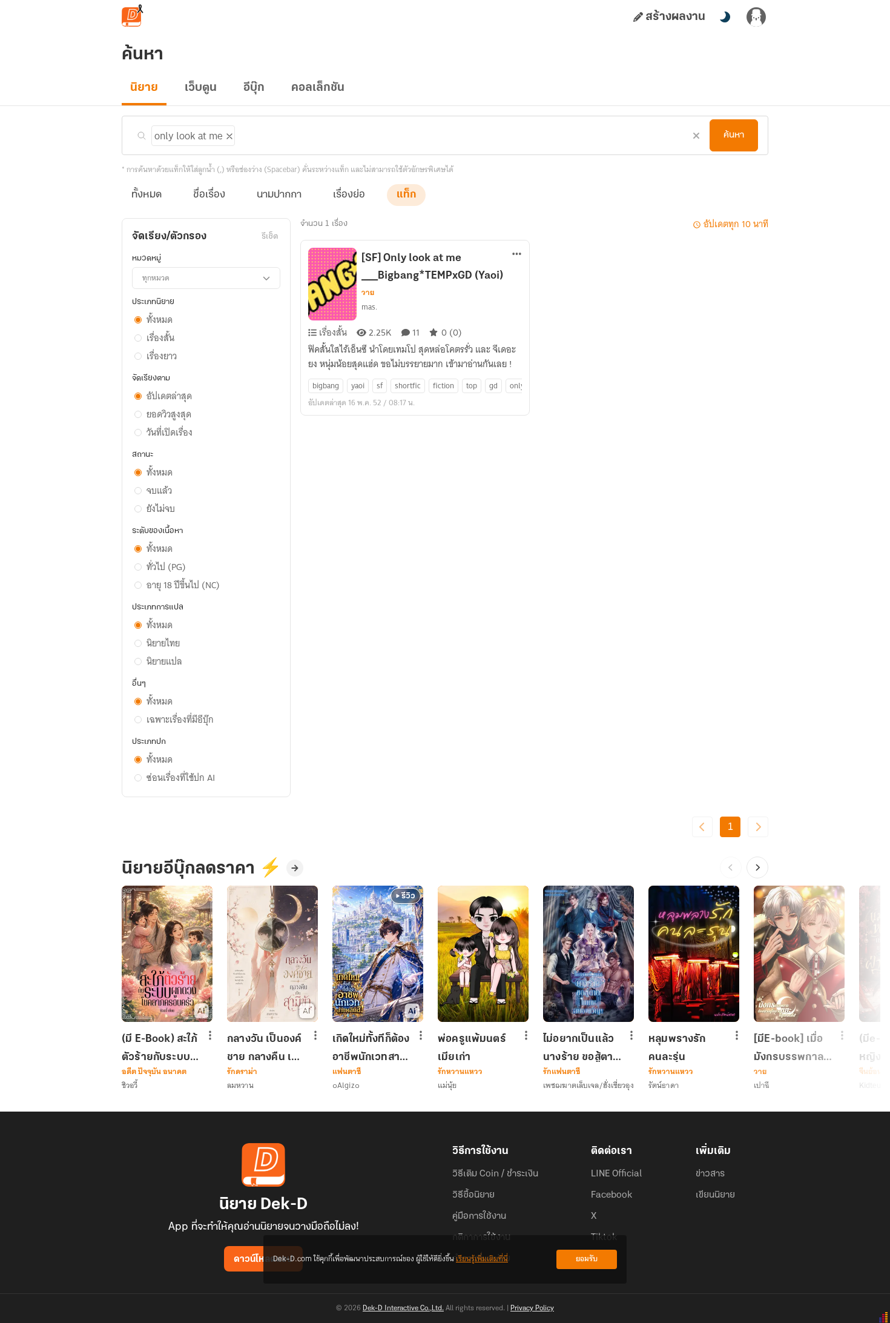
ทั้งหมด (146, 195)
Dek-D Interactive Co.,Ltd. (403, 1308)
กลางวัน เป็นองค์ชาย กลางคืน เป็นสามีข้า (266, 1048)
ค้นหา (734, 135)
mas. (369, 307)
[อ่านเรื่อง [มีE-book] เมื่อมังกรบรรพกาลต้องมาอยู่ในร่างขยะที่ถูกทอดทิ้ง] (799, 954)
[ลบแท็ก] (228, 134)
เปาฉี (761, 1085)
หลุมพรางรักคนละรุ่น (677, 1048)
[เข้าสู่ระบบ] (756, 17)
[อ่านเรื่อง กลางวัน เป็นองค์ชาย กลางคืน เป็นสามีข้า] (272, 954)
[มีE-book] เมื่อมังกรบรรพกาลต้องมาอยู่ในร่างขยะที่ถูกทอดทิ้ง (789, 1048)
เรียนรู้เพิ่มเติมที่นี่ (482, 1259)
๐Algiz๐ (346, 1085)
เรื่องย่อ (349, 195)
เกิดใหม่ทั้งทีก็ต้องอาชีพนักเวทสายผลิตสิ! (370, 1048)
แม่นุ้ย (447, 1085)
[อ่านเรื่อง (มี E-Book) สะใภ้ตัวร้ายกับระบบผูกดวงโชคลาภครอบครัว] (167, 954)
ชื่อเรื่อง (209, 195)
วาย (367, 292)
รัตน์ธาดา (663, 1085)
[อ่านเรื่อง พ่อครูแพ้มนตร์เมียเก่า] (483, 954)
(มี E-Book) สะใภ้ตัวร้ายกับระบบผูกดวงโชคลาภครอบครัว (159, 1048)
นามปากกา (279, 195)
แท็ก (406, 195)
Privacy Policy (532, 1308)
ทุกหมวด (156, 278)
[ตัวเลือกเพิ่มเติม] (517, 255)
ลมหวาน (240, 1085)
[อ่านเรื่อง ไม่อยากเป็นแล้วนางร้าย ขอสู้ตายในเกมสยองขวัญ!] (588, 954)
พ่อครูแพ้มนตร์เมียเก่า (472, 1048)
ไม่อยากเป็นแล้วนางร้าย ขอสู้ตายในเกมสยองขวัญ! (581, 1048)
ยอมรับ (587, 1259)
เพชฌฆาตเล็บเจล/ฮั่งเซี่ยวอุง (588, 1085)
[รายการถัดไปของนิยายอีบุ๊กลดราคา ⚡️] (757, 867)
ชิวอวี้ (129, 1085)
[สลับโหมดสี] (725, 17)
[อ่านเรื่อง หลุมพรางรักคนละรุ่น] (693, 954)
